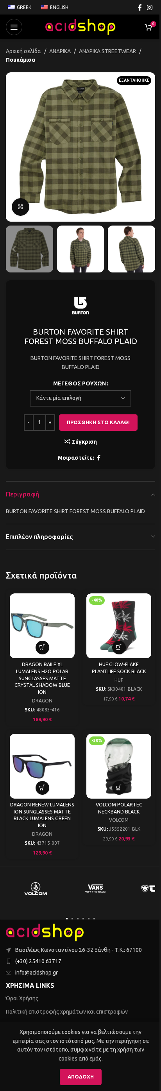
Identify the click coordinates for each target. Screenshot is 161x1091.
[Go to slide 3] (78, 918)
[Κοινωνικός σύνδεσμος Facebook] (140, 7)
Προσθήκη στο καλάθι (98, 422)
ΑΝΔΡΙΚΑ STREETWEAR (107, 51)
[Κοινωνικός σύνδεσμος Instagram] (150, 7)
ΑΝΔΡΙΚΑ (60, 51)
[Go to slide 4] (83, 918)
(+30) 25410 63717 (38, 961)
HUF (118, 680)
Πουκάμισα (20, 60)
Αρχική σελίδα (23, 51)
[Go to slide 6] (94, 918)
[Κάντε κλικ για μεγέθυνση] (20, 207)
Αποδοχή (81, 1076)
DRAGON (42, 700)
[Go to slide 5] (88, 918)
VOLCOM (119, 819)
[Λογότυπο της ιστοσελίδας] (80, 26)
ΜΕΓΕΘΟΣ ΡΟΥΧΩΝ (79, 383)
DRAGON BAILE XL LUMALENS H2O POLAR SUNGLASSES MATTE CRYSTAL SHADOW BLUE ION (42, 678)
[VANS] (95, 888)
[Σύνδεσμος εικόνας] (45, 932)
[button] (13, 147)
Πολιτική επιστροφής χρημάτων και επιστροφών (67, 1012)
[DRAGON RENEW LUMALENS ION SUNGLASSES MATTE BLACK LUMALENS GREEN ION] (42, 766)
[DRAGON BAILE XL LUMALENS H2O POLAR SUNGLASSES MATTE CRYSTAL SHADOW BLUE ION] (42, 625)
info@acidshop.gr (36, 972)
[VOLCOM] (36, 888)
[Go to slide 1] (67, 918)
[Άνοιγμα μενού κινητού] (14, 27)
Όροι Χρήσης (22, 998)
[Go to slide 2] (72, 918)
